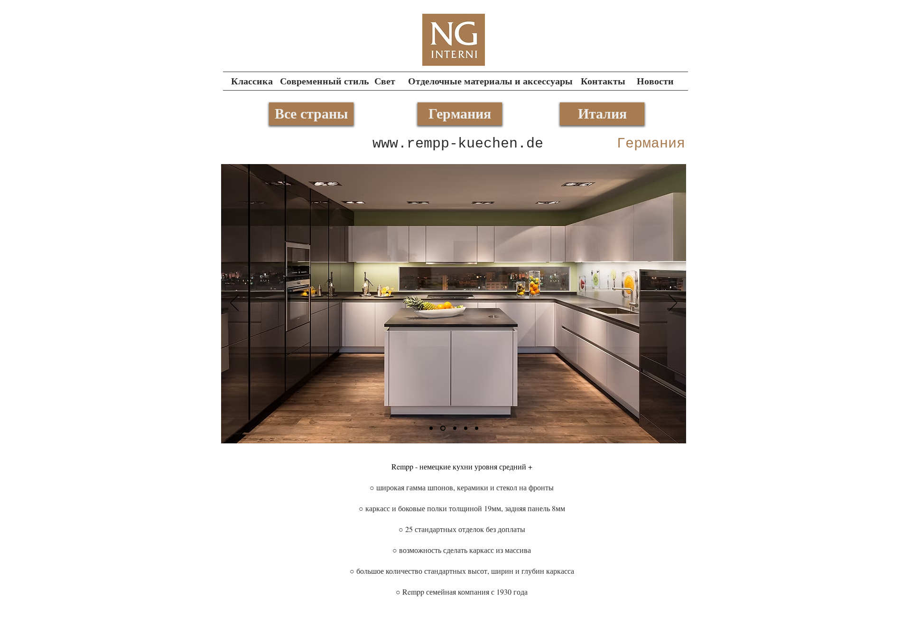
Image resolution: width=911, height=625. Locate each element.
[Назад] (234, 303)
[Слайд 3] (476, 428)
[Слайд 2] (465, 428)
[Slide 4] (453, 428)
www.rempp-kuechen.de (457, 144)
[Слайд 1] (431, 428)
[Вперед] (673, 303)
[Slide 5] (442, 428)
